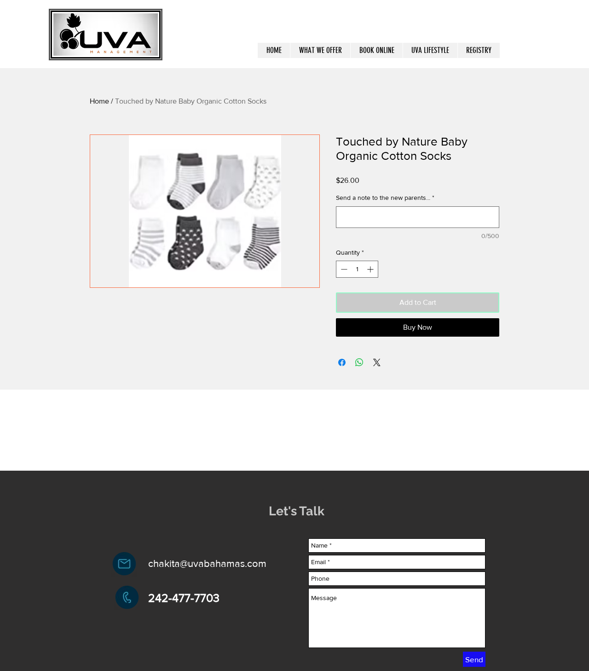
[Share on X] (376, 362)
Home (99, 101)
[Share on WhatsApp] (359, 362)
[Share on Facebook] (341, 362)
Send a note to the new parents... (385, 197)
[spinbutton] (357, 269)
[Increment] (371, 269)
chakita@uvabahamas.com (207, 563)
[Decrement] (343, 269)
